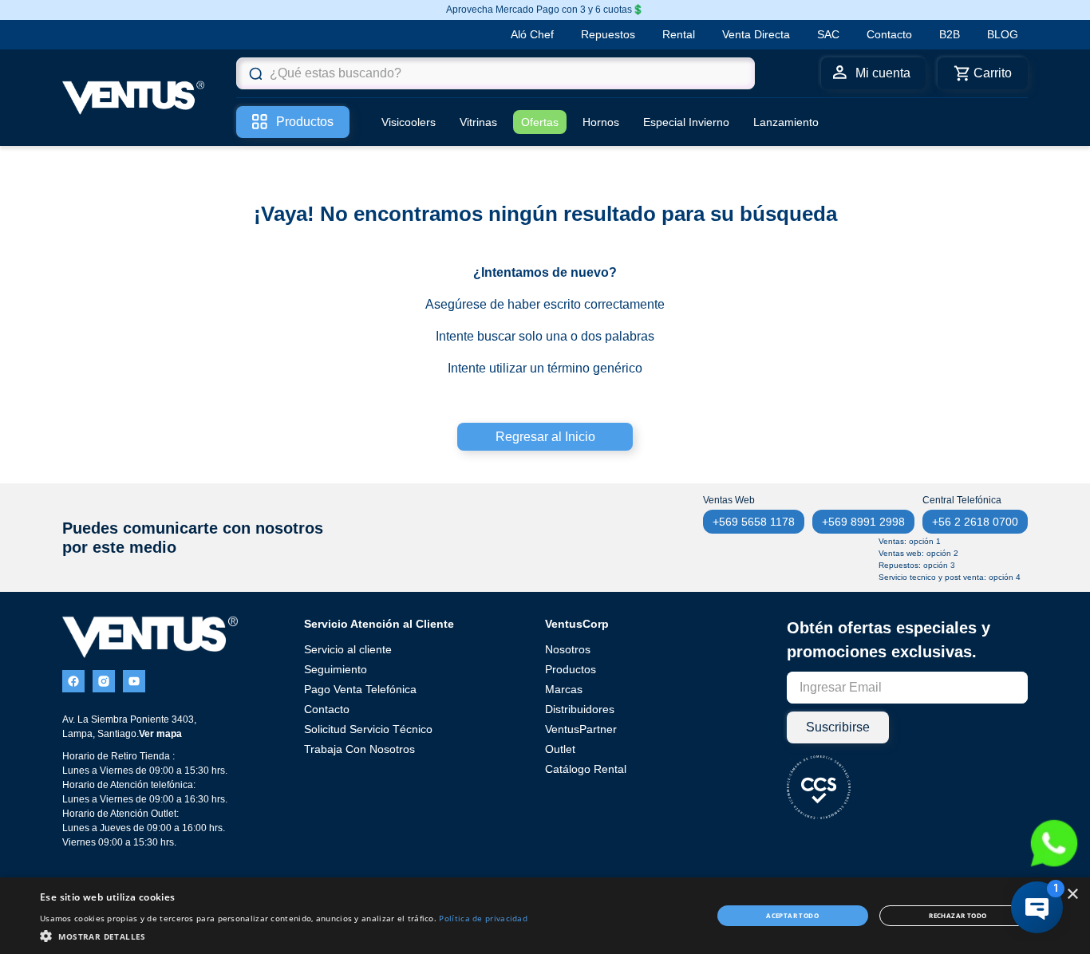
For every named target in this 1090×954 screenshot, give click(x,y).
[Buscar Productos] (255, 73)
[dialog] (545, 915)
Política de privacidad (483, 918)
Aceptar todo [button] (792, 915)
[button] (283, 935)
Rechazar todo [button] (957, 915)
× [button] (1072, 895)
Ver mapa (160, 733)
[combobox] (495, 73)
